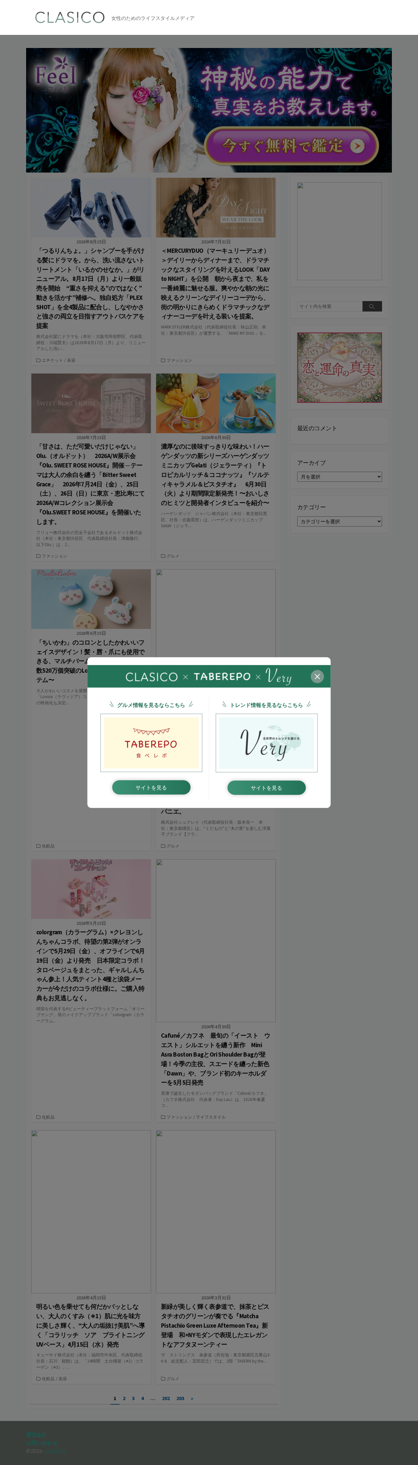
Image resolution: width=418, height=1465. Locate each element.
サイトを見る (151, 787)
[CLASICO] (70, 17)
